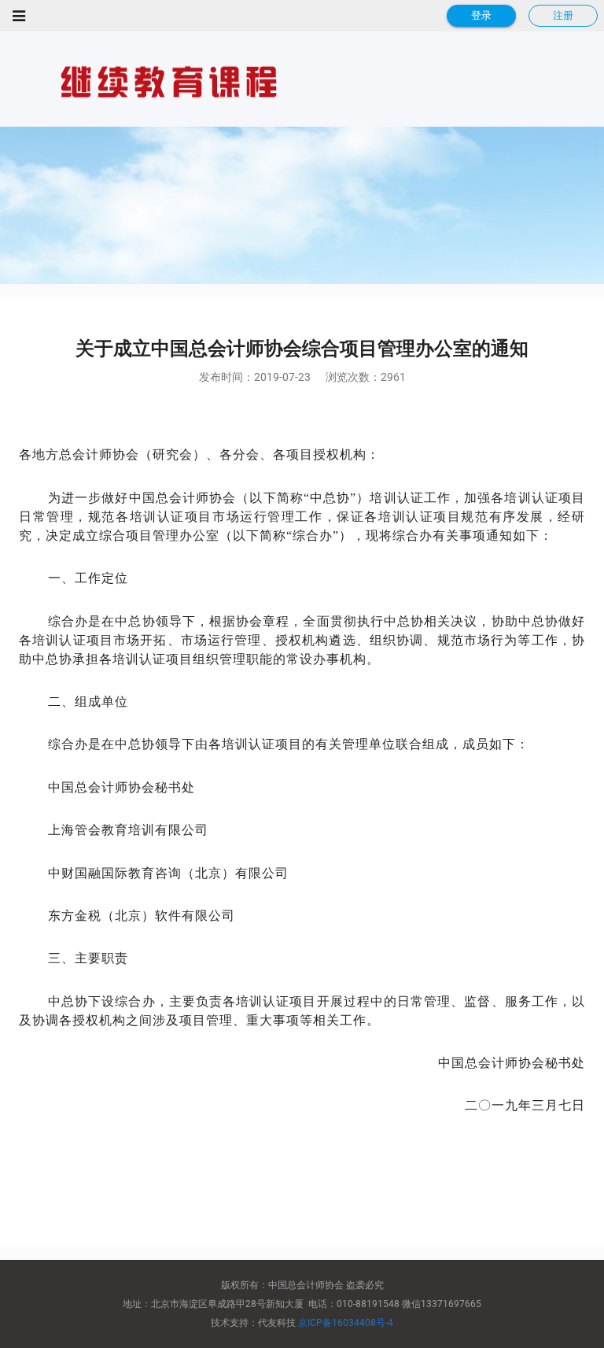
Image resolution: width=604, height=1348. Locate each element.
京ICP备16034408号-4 (345, 1322)
